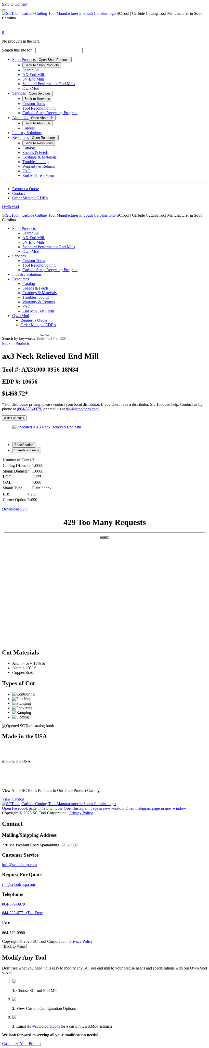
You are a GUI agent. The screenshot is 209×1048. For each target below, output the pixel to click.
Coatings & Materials (39, 157)
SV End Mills (33, 79)
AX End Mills (33, 74)
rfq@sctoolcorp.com (82, 409)
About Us (20, 117)
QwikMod (30, 88)
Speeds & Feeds (35, 152)
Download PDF (15, 509)
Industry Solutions (27, 132)
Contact (18, 193)
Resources (21, 137)
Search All (30, 70)
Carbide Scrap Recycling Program (49, 113)
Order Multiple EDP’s (30, 198)
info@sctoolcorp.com (19, 864)
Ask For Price (14, 418)
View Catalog (13, 799)
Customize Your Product (21, 1043)
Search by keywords (18, 338)
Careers (28, 128)
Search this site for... (18, 50)
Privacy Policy (81, 813)
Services (19, 93)
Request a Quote (25, 189)
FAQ (26, 171)
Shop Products (24, 59)
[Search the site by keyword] (42, 335)
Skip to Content (14, 4)
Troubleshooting (35, 162)
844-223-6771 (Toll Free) (22, 913)
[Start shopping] (6, 28)
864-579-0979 (29, 409)
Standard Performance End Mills (48, 84)
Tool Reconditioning (39, 108)
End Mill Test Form (38, 175)
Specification (23, 445)
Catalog (28, 148)
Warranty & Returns (38, 166)
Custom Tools (33, 103)
